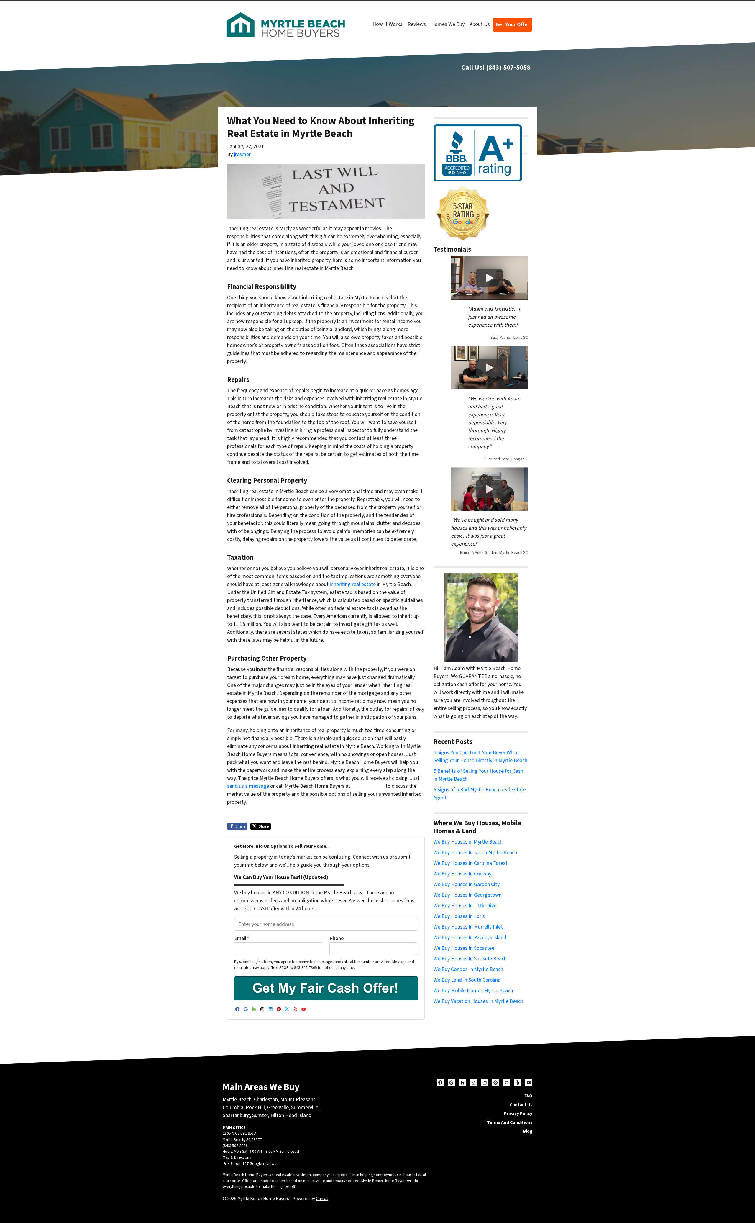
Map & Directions (237, 1157)
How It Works (387, 24)
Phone (336, 938)
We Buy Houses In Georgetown (468, 895)
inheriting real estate (353, 584)
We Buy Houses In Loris (459, 916)
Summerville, (305, 1107)
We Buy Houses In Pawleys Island (470, 937)
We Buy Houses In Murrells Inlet (468, 927)
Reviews (417, 24)
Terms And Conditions (509, 1122)
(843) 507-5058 (508, 67)
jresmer (242, 154)
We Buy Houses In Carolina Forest (471, 863)
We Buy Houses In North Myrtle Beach (475, 852)
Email (241, 938)
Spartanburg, (237, 1115)
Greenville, (278, 1107)
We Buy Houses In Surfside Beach (470, 958)
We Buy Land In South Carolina (467, 980)
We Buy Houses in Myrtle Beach (468, 842)
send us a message (248, 786)
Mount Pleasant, (298, 1099)
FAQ (528, 1096)
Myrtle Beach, (238, 1099)
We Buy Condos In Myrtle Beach (468, 969)
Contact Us (521, 1104)
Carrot (322, 1198)
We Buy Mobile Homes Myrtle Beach (473, 990)
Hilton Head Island (290, 1115)
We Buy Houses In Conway (462, 873)
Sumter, (260, 1115)
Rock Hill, (256, 1107)
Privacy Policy (518, 1113)
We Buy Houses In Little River (466, 905)
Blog (527, 1131)
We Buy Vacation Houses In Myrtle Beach (478, 1001)
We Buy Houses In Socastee (464, 948)
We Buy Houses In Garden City (467, 884)
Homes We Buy (448, 24)
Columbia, (233, 1107)
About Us (480, 24)
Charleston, (267, 1099)
